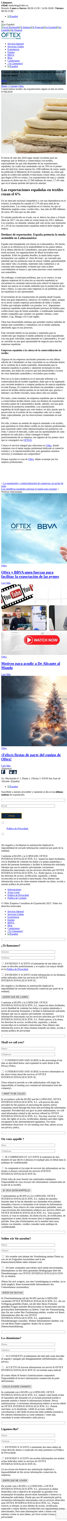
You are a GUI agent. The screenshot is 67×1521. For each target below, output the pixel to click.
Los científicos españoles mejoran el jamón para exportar (29, 489)
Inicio (4, 80)
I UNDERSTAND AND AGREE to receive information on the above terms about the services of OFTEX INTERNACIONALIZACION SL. (32, 1074)
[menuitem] (12, 16)
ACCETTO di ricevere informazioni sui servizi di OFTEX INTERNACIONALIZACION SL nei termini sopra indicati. (32, 1368)
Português (13, 27)
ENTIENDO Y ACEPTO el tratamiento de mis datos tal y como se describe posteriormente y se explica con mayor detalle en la (32, 826)
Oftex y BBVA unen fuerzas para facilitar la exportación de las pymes (30, 574)
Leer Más (6, 583)
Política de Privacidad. (18, 828)
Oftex (21, 86)
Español (52, 27)
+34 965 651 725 (21, 2)
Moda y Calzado (9, 86)
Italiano (26, 27)
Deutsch (18, 30)
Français (38, 27)
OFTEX (28, 440)
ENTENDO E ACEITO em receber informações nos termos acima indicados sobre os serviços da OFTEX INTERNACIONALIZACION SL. (32, 1461)
